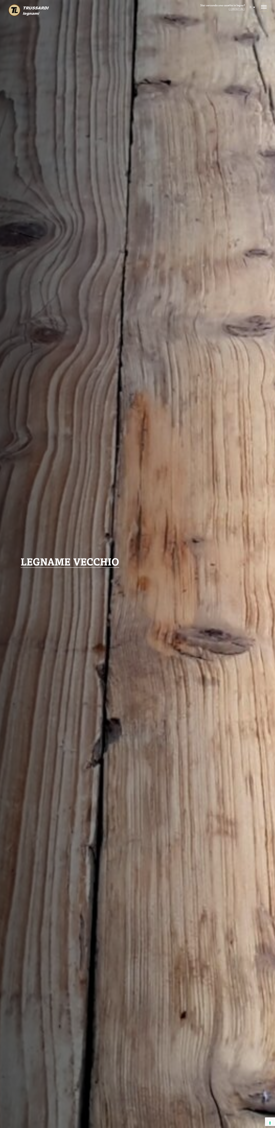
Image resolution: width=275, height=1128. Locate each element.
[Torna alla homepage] (28, 10)
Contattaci (237, 9)
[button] (252, 7)
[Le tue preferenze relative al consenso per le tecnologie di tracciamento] (270, 1123)
